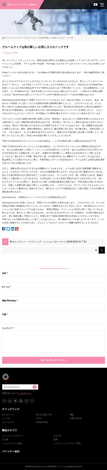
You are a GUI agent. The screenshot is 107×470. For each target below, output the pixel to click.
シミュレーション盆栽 (12, 443)
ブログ (39, 418)
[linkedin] (10, 401)
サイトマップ (8, 422)
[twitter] (15, 401)
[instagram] (26, 401)
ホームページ (10, 38)
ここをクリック (24, 393)
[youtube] (21, 401)
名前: (5, 273)
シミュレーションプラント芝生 (67, 443)
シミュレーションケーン (13, 436)
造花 (55, 439)
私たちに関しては (44, 414)
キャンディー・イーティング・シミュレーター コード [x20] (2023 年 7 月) (49, 241)
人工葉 (5, 439)
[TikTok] (32, 401)
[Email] (35, 387)
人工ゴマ (57, 436)
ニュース (6, 418)
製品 (72, 414)
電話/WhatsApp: (10, 300)
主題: (5, 314)
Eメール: (6, 287)
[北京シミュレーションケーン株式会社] (16, 376)
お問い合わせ (76, 418)
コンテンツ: (8, 328)
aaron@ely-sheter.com (73, 466)
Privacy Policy (42, 422)
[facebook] (4, 401)
